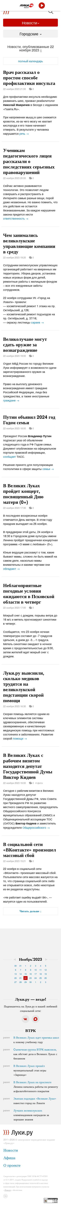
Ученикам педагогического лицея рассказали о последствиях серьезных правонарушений (29, 161)
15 (25, 973)
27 (15, 982)
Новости (29, 22)
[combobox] (30, 34)
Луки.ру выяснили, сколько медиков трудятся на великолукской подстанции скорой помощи (23, 686)
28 (20, 982)
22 (25, 977)
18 (40, 973)
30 (15, 965)
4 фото (39, 783)
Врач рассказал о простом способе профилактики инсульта (29, 77)
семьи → (48, 469)
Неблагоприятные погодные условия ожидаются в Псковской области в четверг (28, 593)
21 (20, 977)
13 (15, 973)
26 (45, 977)
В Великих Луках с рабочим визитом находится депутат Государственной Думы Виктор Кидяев (27, 766)
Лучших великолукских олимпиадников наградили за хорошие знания (31, 1114)
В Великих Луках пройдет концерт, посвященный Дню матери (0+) (23, 494)
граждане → (11, 400)
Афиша (9, 1157)
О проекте (11, 1165)
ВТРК (30, 1030)
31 (20, 965)
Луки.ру (8, 1190)
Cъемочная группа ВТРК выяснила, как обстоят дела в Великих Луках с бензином (35, 1053)
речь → (24, 133)
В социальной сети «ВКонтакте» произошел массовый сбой (29, 849)
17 (35, 973)
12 (45, 969)
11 (40, 969)
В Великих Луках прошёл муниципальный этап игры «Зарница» (29, 1070)
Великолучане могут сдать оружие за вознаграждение (25, 344)
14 (20, 973)
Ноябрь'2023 (30, 959)
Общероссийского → (36, 827)
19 (45, 973)
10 (35, 969)
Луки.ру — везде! (30, 999)
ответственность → (15, 218)
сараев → (37, 322)
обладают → (11, 569)
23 (30, 977)
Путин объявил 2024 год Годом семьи (29, 419)
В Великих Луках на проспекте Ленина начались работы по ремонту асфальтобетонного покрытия (35, 1086)
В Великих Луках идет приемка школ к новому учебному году (36, 1039)
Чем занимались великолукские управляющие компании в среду (29, 243)
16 (30, 973)
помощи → (20, 738)
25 (40, 977)
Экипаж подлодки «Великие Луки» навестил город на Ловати (34, 1100)
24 (35, 977)
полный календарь (30, 61)
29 (25, 982)
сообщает (9, 456)
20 (15, 977)
